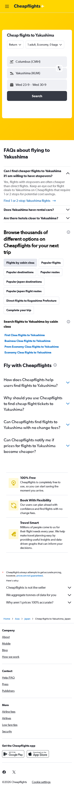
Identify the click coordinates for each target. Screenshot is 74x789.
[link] (13, 772)
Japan (27, 618)
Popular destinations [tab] (20, 272)
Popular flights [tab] (51, 262)
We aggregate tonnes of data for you (31, 595)
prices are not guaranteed (29, 575)
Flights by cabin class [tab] (20, 262)
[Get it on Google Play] (13, 754)
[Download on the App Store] (38, 754)
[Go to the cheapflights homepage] (29, 6)
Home (6, 618)
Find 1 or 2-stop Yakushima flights (27, 201)
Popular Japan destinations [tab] (24, 281)
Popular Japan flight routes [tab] (24, 291)
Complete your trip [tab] (18, 310)
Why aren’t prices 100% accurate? (29, 602)
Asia (17, 618)
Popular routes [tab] (50, 272)
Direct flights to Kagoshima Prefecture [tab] (31, 300)
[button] (7, 6)
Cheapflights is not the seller (26, 587)
